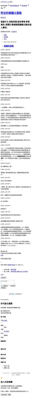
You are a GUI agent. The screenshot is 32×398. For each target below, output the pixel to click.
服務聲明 (18, 374)
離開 (9, 394)
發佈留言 (3, 288)
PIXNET (8, 373)
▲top (2, 274)
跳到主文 (3, 17)
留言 (13, 265)
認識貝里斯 (9, 46)
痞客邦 (10, 265)
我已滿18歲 (4, 394)
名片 (5, 39)
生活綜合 (14, 31)
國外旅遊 (13, 269)
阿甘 (2, 255)
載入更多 (3, 277)
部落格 (6, 37)
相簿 (5, 35)
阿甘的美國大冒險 (11, 12)
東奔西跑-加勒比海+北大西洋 (19, 271)
